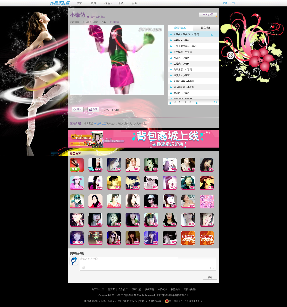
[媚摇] (77, 165)
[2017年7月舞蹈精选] (207, 238)
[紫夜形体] (207, 202)
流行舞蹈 (114, 22)
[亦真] (95, 238)
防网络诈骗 (190, 289)
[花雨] (151, 165)
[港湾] (188, 202)
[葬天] (170, 238)
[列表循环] (215, 102)
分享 (95, 109)
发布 (210, 277)
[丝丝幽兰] (77, 238)
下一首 (188, 102)
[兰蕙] (207, 183)
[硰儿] (114, 183)
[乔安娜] (95, 165)
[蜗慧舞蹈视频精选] (170, 165)
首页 (80, 3)
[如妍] (151, 238)
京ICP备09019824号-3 (151, 301)
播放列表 (180, 27)
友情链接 (162, 289)
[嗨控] (188, 183)
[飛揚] (188, 220)
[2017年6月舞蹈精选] (188, 238)
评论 (79, 109)
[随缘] (133, 238)
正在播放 (205, 27)
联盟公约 (175, 289)
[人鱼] (95, 202)
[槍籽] (151, 183)
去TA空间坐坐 (98, 16)
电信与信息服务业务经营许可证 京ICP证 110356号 (110, 301)
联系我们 (136, 289)
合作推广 (123, 289)
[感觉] (133, 165)
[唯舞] (170, 202)
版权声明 (149, 289)
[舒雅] (151, 220)
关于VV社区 (98, 289)
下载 (121, 3)
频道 (93, 3)
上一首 (177, 102)
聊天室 (111, 289)
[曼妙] (151, 202)
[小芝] (133, 220)
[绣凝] (170, 220)
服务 (134, 3)
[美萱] (114, 220)
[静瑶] (95, 220)
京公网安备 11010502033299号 (186, 301)
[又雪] (114, 202)
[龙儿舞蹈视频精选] (207, 165)
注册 (234, 3)
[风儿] (133, 202)
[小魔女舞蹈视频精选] (133, 183)
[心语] (207, 220)
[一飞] (77, 183)
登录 (225, 3)
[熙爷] (114, 165)
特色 (107, 3)
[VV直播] (143, 146)
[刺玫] (170, 183)
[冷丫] (114, 238)
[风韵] (188, 165)
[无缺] (77, 202)
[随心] (77, 220)
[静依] (95, 183)
